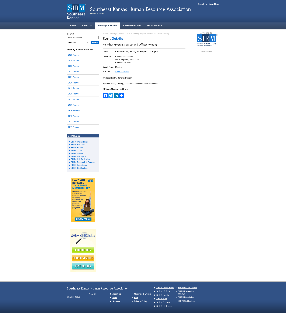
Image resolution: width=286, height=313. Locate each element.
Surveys (116, 301)
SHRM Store (76, 150)
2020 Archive (73, 83)
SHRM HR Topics (78, 156)
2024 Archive (73, 60)
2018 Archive (73, 94)
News (114, 297)
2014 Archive (74, 110)
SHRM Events (77, 148)
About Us (87, 25)
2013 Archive (73, 116)
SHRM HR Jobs (78, 145)
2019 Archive (73, 88)
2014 (128, 34)
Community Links (132, 25)
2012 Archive (73, 121)
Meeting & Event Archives (80, 49)
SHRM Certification (79, 168)
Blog (136, 297)
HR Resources (154, 25)
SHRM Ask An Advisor (80, 159)
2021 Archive (73, 77)
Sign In (201, 4)
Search (70, 34)
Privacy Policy (140, 301)
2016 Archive (73, 105)
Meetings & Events (107, 25)
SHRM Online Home (79, 142)
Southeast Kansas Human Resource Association (140, 9)
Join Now (214, 4)
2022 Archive (73, 72)
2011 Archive (73, 127)
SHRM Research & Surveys (83, 162)
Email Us (93, 294)
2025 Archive (73, 55)
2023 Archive (73, 66)
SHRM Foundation (79, 165)
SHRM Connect (77, 153)
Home (73, 25)
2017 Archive (73, 99)
